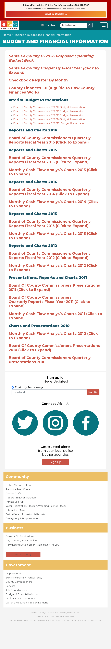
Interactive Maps (15, 510)
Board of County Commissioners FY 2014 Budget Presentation (49, 119)
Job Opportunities (16, 590)
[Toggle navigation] (104, 25)
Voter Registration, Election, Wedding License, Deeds (36, 506)
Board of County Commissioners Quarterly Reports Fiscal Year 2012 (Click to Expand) (50, 255)
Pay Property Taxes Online (21, 540)
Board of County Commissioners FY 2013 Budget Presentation (49, 123)
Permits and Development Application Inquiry (32, 544)
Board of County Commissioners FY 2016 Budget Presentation (49, 111)
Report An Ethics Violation (21, 497)
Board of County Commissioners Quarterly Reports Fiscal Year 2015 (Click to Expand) (50, 160)
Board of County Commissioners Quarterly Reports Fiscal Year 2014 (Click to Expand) (50, 191)
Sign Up (93, 392)
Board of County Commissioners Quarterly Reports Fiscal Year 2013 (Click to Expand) (50, 223)
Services (10, 586)
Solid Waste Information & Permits (25, 514)
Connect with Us (63, 620)
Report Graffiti (14, 493)
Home (7, 34)
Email (18, 387)
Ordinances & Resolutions (20, 598)
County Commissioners (19, 581)
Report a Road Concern (19, 489)
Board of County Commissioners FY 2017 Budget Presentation (49, 107)
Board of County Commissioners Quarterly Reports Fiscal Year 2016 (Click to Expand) (50, 140)
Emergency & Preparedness (22, 518)
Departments (13, 573)
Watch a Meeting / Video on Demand (27, 602)
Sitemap (75, 620)
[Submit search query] (89, 25)
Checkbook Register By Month (38, 80)
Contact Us (34, 620)
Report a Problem (47, 620)
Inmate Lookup (15, 501)
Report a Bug (23, 554)
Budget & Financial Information (24, 594)
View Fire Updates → (56, 14)
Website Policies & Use (19, 620)
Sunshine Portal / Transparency (24, 577)
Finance (19, 34)
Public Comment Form (19, 485)
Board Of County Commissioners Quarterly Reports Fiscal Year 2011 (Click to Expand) (49, 301)
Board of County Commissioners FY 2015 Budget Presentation (49, 115)
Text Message (36, 387)
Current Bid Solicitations (20, 536)
